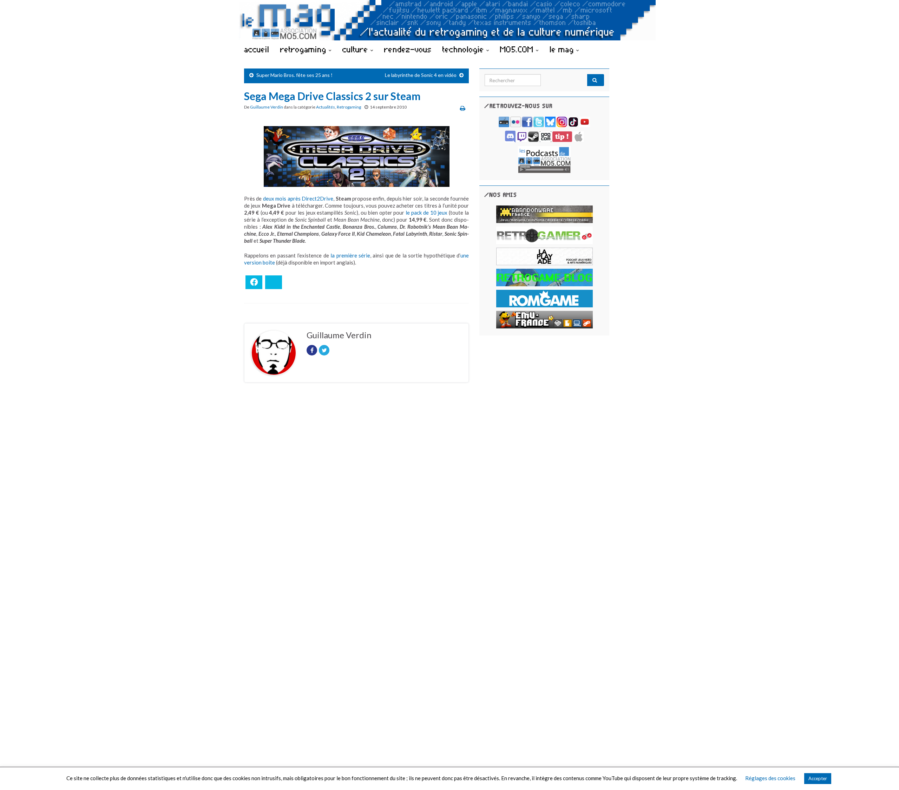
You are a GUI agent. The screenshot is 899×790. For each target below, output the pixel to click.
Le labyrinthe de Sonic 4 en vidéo (421, 75)
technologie (464, 49)
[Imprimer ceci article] (462, 108)
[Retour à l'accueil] (449, 20)
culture (356, 49)
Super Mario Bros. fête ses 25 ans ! (294, 75)
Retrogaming (349, 107)
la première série (350, 255)
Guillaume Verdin (266, 107)
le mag (563, 49)
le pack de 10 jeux (426, 212)
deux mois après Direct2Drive (298, 198)
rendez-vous (408, 49)
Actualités (325, 107)
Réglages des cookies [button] (770, 778)
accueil (256, 49)
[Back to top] (883, 774)
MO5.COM (518, 49)
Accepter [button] (817, 778)
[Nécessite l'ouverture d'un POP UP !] (544, 159)
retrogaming (304, 49)
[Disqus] (356, 484)
